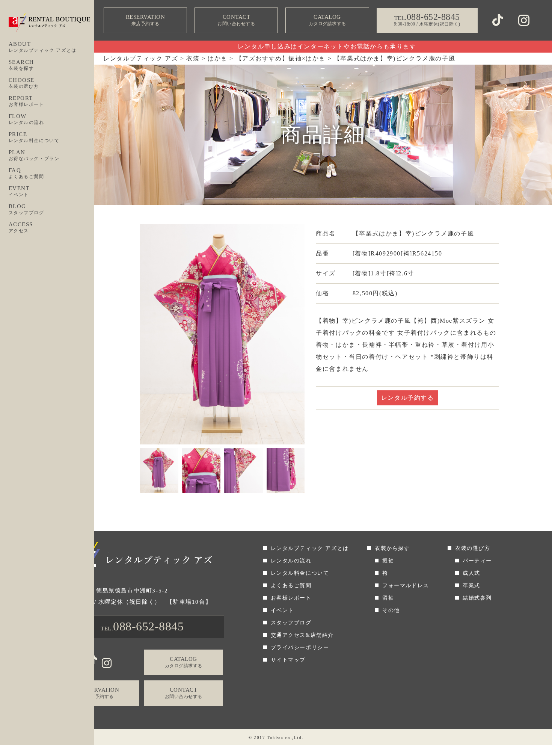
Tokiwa (275, 737)
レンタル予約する (407, 397)
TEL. (142, 626)
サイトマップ (288, 660)
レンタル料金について (300, 573)
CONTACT (236, 20)
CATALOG (327, 20)
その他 (391, 610)
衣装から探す (392, 548)
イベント (282, 610)
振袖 (388, 561)
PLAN (34, 155)
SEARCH (22, 65)
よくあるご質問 (291, 585)
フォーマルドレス (405, 585)
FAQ (26, 173)
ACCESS (21, 227)
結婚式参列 (477, 598)
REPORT (26, 101)
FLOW (26, 119)
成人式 (471, 573)
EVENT (19, 191)
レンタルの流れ (291, 561)
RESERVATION (145, 20)
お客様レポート (291, 598)
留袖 (388, 598)
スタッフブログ (291, 623)
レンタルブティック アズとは (310, 548)
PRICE (34, 137)
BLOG (26, 209)
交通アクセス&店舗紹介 (302, 635)
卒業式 (471, 585)
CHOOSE (24, 83)
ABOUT (43, 47)
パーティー (477, 561)
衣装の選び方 (472, 548)
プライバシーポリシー (300, 647)
